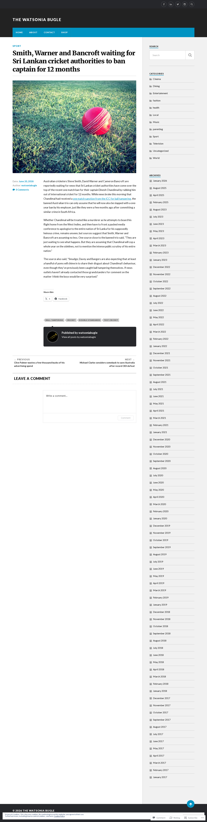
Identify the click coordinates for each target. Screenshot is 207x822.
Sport (17, 46)
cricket (71, 320)
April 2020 (158, 496)
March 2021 (159, 417)
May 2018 (158, 662)
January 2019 (160, 604)
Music (156, 122)
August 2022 (159, 295)
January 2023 (160, 259)
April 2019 (158, 583)
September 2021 (161, 374)
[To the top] (190, 804)
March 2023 (159, 245)
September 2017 (161, 719)
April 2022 (158, 324)
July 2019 (158, 561)
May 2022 (158, 317)
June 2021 (158, 396)
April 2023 (158, 238)
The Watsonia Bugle (37, 19)
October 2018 (160, 626)
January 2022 (160, 346)
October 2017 (160, 712)
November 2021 (161, 360)
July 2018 (158, 647)
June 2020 (158, 482)
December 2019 (161, 525)
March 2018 (159, 676)
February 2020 (160, 511)
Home (19, 32)
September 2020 (161, 460)
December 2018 (161, 611)
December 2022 (161, 266)
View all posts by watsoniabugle (79, 336)
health (156, 107)
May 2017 (158, 748)
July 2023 (158, 216)
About (33, 32)
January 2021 (160, 432)
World (156, 157)
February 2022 (160, 338)
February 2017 (160, 769)
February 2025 (160, 202)
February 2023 (160, 252)
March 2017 (159, 762)
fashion (156, 100)
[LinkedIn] (171, 4)
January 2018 (160, 690)
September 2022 (161, 288)
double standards (89, 320)
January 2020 (160, 518)
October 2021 (160, 367)
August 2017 (159, 726)
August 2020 (159, 468)
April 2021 (158, 410)
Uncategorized (161, 150)
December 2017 (161, 698)
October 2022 (160, 281)
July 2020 (158, 475)
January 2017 (160, 777)
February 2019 (160, 597)
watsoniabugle (29, 185)
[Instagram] (184, 4)
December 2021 (161, 353)
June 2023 (158, 223)
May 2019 (158, 575)
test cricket (111, 320)
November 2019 (161, 532)
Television (158, 143)
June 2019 (158, 568)
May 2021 (158, 403)
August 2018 (159, 640)
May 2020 (158, 489)
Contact (49, 32)
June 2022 (158, 310)
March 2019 (159, 590)
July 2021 (158, 389)
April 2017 (158, 755)
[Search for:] (171, 55)
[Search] (191, 4)
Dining (156, 86)
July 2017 (158, 734)
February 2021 (160, 425)
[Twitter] (177, 4)
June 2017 (158, 741)
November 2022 (161, 274)
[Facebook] (164, 4)
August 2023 (159, 209)
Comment (125, 418)
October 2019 (160, 540)
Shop (64, 32)
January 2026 (160, 180)
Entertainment (160, 93)
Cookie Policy (59, 816)
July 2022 (158, 302)
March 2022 (159, 331)
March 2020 (159, 504)
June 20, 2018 (26, 181)
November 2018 (161, 619)
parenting (158, 129)
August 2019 (159, 554)
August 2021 (159, 381)
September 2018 (161, 633)
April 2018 (158, 669)
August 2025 (159, 187)
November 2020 (161, 446)
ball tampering (54, 320)
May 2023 (158, 230)
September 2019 (161, 547)
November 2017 (161, 705)
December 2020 (161, 439)
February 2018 (160, 683)
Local (156, 114)
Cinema (157, 78)
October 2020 (160, 453)
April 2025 (158, 195)
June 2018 (158, 654)
